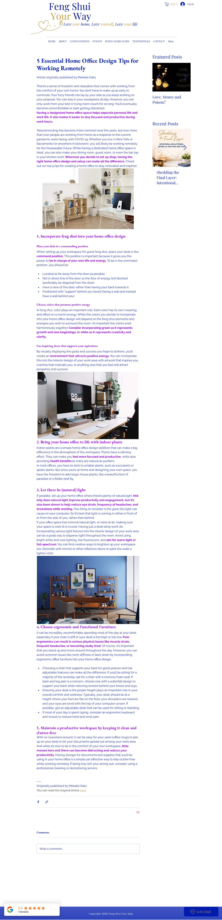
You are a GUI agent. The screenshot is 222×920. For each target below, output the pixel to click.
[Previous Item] (158, 77)
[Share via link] (46, 802)
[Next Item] (185, 77)
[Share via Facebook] (38, 802)
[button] (172, 4)
